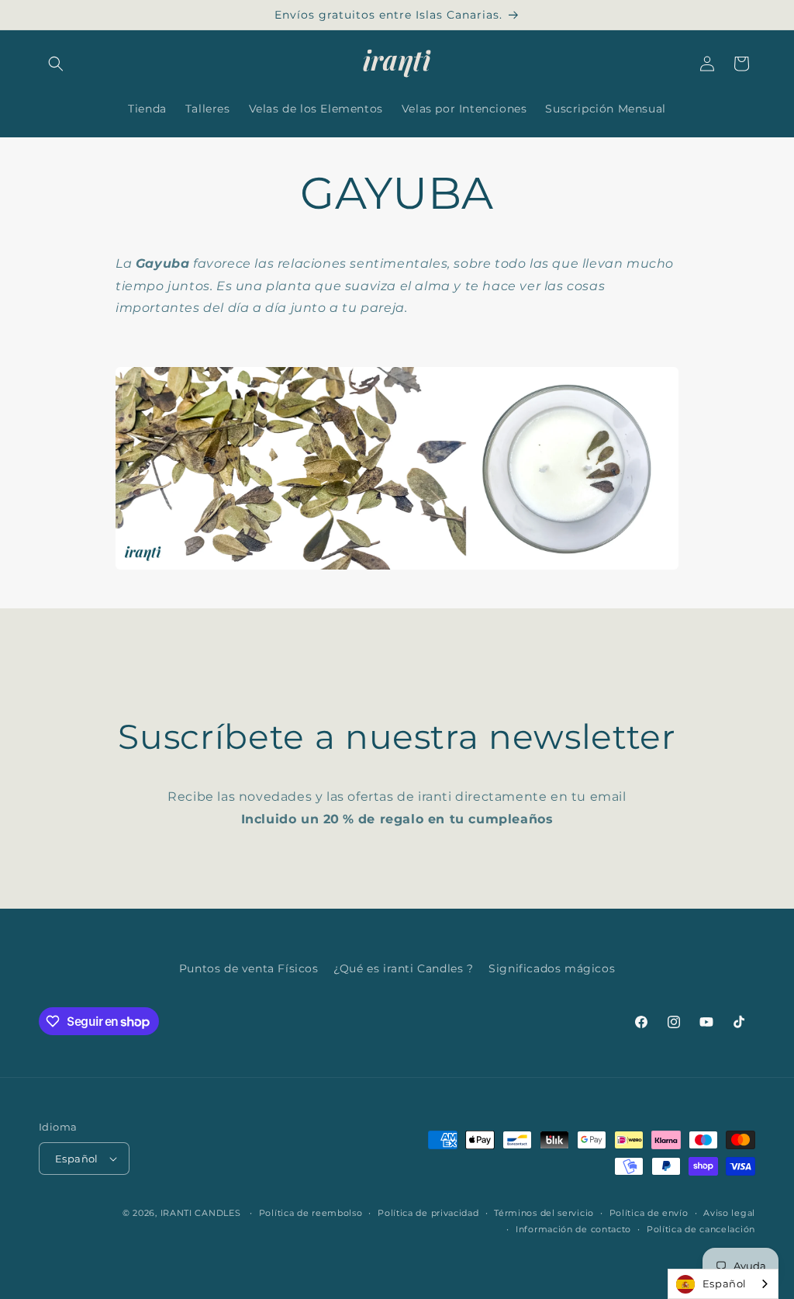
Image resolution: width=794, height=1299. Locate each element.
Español (725, 1283)
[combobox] (723, 1284)
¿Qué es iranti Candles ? (403, 968)
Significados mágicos (551, 968)
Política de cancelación (701, 1229)
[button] (56, 64)
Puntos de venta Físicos (249, 968)
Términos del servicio (544, 1212)
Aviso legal (729, 1212)
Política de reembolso (311, 1212)
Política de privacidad (428, 1212)
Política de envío (649, 1212)
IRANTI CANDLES (201, 1212)
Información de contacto (573, 1229)
